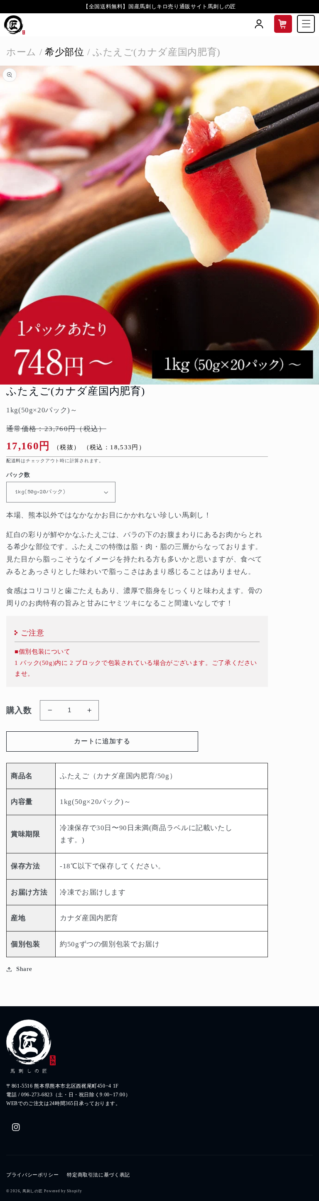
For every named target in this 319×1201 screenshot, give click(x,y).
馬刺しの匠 (32, 1191)
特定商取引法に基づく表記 (98, 1175)
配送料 (13, 460)
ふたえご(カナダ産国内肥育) (154, 52)
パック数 (18, 475)
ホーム (21, 52)
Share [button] (24, 969)
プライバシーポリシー (32, 1175)
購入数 (19, 710)
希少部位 (61, 52)
